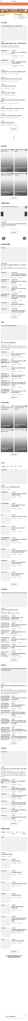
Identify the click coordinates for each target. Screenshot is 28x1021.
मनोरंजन (22, 4)
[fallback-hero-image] (6, 64)
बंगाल (8, 4)
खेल (19, 4)
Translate (21, 18)
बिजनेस (16, 4)
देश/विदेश (12, 4)
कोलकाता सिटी (3, 4)
